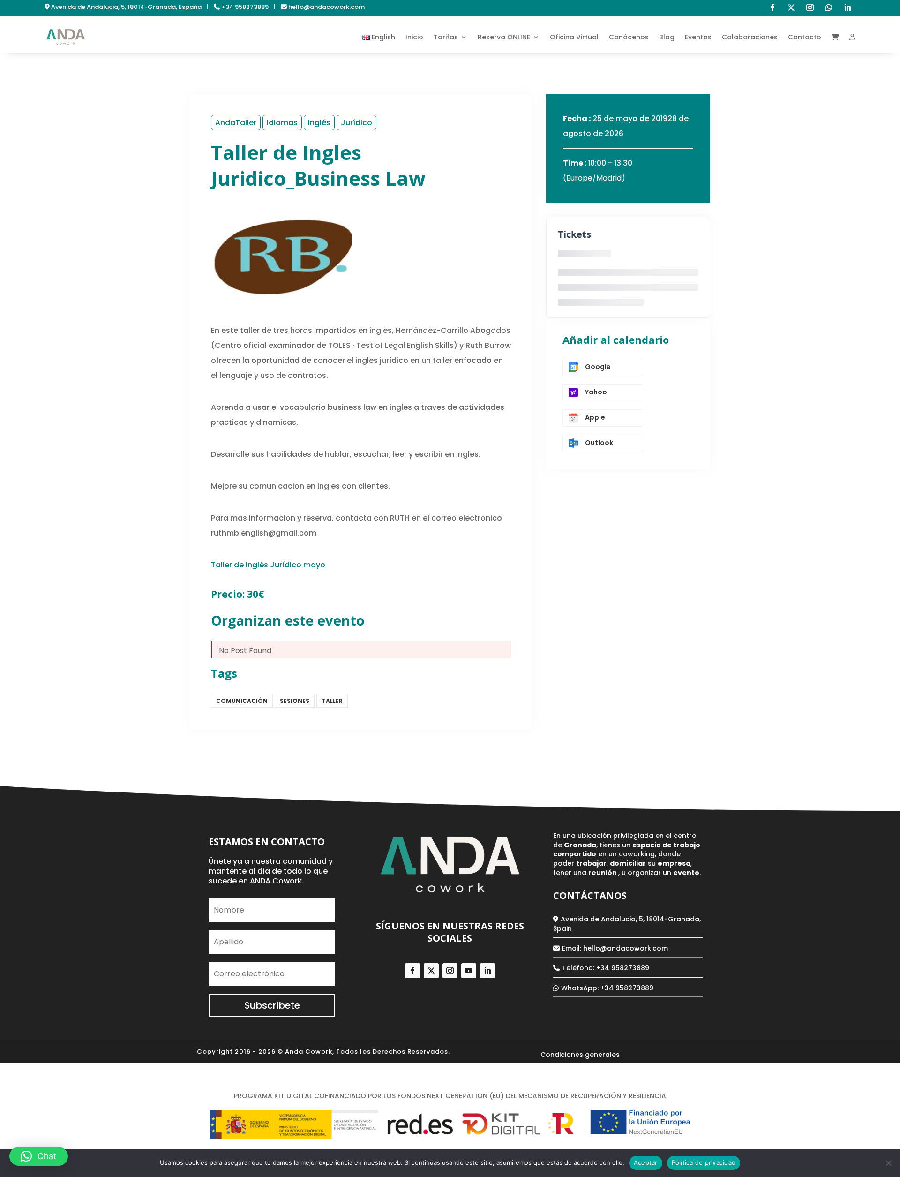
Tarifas (446, 37)
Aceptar (646, 1162)
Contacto (804, 37)
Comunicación (242, 701)
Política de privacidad (578, 1069)
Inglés (319, 122)
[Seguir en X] (791, 7)
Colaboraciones (750, 37)
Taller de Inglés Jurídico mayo (268, 564)
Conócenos (629, 37)
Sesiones (294, 701)
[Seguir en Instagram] (810, 7)
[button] (38, 1156)
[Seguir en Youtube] (468, 970)
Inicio (414, 37)
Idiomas (282, 122)
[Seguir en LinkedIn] (847, 7)
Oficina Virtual (574, 37)
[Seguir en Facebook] (772, 7)
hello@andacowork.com (625, 948)
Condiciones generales (580, 1055)
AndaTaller (235, 122)
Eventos (698, 37)
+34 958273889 (626, 988)
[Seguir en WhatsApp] (828, 7)
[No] (888, 1163)
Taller (332, 701)
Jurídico (356, 122)
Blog (667, 37)
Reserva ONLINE (504, 37)
